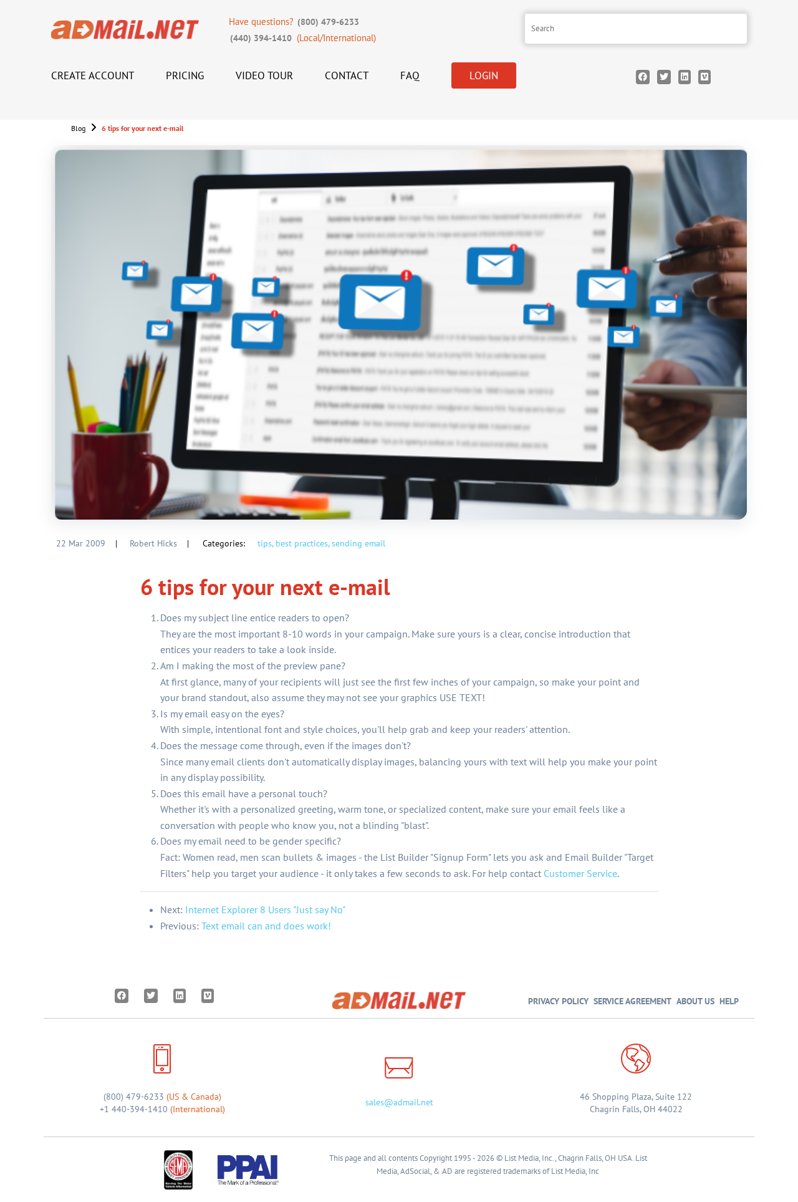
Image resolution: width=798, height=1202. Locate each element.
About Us (695, 1001)
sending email (358, 543)
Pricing (185, 75)
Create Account (92, 75)
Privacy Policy (558, 1001)
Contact (346, 75)
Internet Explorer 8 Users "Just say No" (265, 909)
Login (483, 75)
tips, (265, 543)
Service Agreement (632, 1001)
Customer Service (580, 873)
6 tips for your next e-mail (143, 128)
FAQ (410, 75)
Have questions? (294, 21)
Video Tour (264, 75)
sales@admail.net (399, 1102)
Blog (78, 128)
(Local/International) (303, 38)
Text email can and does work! (266, 925)
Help (729, 1001)
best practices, (302, 543)
